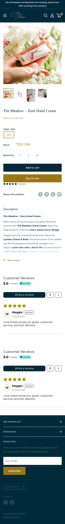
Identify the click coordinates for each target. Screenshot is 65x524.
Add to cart (32, 167)
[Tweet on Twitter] (53, 194)
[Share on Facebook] (40, 194)
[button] (10, 183)
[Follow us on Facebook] (5, 502)
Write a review (24, 294)
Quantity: (8, 155)
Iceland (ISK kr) (12, 487)
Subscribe (14, 470)
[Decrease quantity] (19, 155)
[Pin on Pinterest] (46, 194)
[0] (59, 15)
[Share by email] (59, 194)
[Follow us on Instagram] (12, 502)
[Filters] (50, 295)
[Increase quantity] (37, 155)
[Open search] (46, 15)
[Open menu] (5, 15)
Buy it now (32, 178)
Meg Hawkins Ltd (13, 118)
